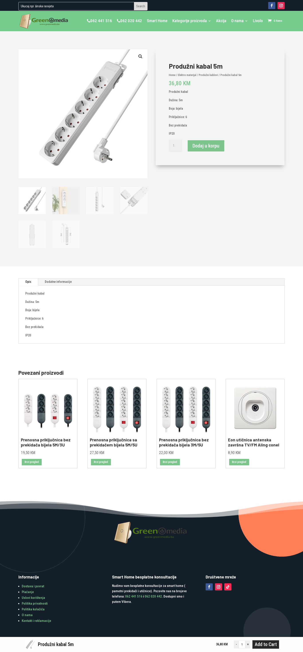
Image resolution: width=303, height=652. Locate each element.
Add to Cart (266, 644)
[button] (140, 56)
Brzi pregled (32, 462)
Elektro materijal (187, 75)
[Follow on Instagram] (281, 5)
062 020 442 (131, 20)
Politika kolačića (33, 609)
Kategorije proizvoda (189, 20)
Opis (28, 281)
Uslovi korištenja (33, 598)
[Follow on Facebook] (271, 5)
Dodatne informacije (58, 281)
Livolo (258, 20)
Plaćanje (28, 592)
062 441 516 (101, 20)
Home (172, 75)
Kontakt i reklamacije (36, 621)
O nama (237, 20)
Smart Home (157, 20)
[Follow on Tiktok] (227, 586)
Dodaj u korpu (206, 146)
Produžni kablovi (208, 75)
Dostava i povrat (33, 586)
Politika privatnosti (35, 603)
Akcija (221, 20)
